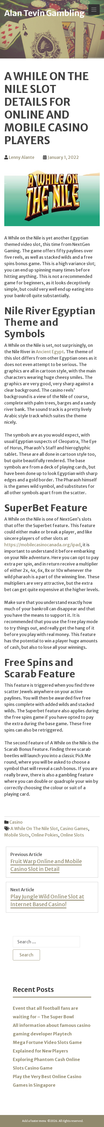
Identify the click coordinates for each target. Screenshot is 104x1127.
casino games (74, 828)
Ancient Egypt (50, 351)
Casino (16, 822)
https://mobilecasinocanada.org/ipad (42, 544)
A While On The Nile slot (34, 828)
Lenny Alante (21, 157)
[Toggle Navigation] (94, 9)
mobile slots (16, 835)
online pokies (44, 835)
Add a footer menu (34, 1121)
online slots (72, 835)
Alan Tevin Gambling (44, 13)
